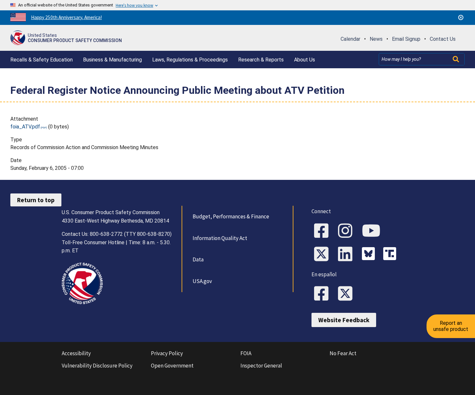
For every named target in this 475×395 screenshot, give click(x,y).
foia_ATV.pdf (25, 127)
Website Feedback (343, 320)
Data (198, 259)
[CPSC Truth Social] (391, 254)
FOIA (245, 353)
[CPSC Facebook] (323, 231)
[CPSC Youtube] (373, 231)
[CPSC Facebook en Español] (323, 294)
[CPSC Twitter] (323, 254)
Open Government (172, 365)
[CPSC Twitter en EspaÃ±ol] (347, 294)
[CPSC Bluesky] (370, 254)
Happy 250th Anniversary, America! (66, 17)
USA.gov (202, 281)
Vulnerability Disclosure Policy (97, 365)
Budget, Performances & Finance (231, 216)
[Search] (456, 59)
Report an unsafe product (450, 326)
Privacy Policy (167, 353)
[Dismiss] (460, 17)
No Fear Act (343, 353)
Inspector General (261, 365)
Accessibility (76, 353)
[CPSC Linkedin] (347, 254)
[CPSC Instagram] (347, 231)
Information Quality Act (220, 238)
